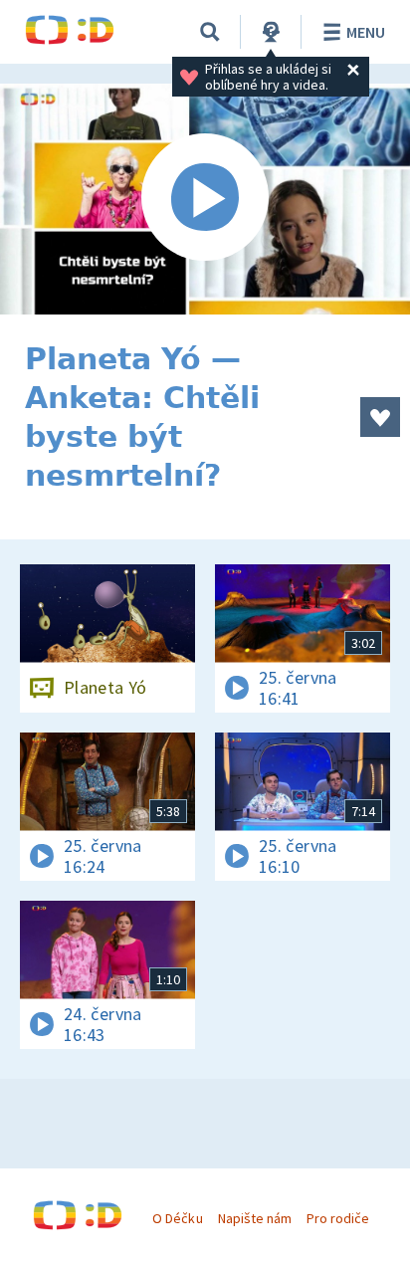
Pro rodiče (338, 1218)
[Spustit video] (205, 199)
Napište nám (255, 1218)
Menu (365, 32)
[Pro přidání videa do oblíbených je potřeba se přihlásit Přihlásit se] (380, 417)
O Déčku (177, 1218)
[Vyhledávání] (210, 32)
